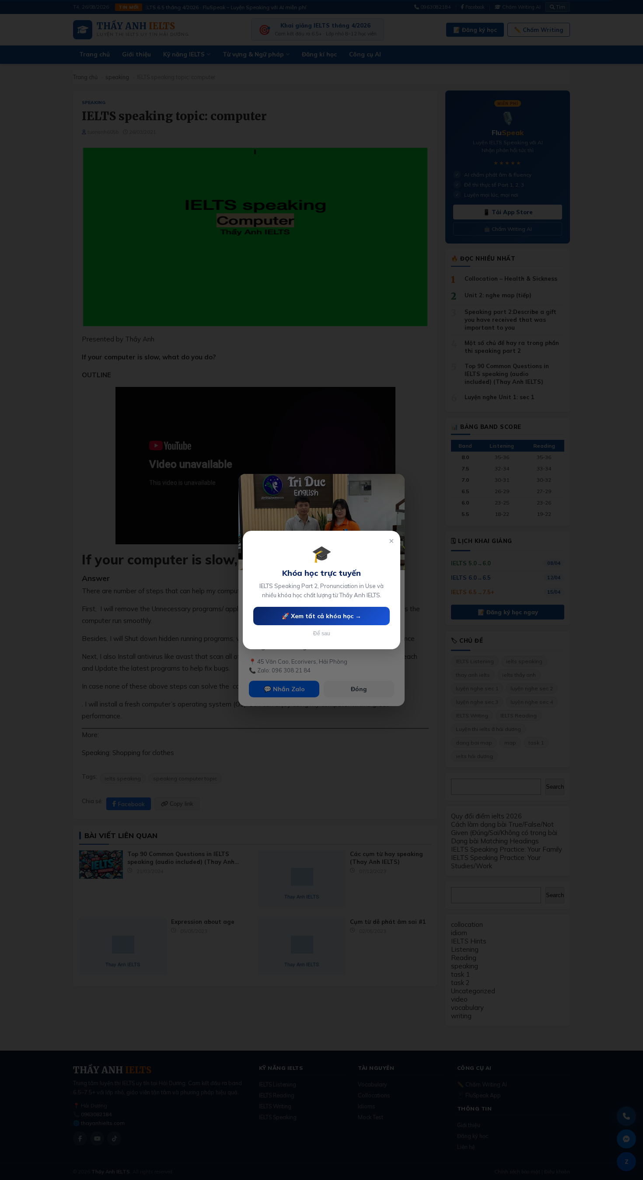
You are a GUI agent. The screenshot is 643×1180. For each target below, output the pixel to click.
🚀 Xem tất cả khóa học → (321, 616)
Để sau (321, 633)
